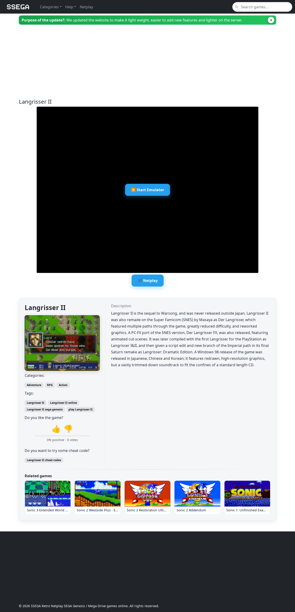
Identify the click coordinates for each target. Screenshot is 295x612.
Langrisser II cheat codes (44, 460)
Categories (49, 6)
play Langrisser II (80, 409)
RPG (50, 385)
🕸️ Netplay (148, 280)
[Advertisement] (147, 66)
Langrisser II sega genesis (45, 409)
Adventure (34, 385)
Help (69, 6)
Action (63, 385)
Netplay (86, 6)
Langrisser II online (63, 403)
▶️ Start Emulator (147, 189)
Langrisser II (35, 403)
